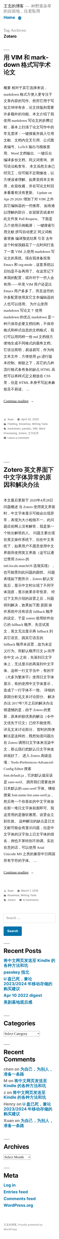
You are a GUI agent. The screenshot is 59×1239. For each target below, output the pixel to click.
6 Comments (31, 899)
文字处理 (33, 433)
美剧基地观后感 (18, 1002)
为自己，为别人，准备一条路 (28, 1072)
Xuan (11, 419)
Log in (10, 1185)
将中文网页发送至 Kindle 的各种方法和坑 (29, 963)
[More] (20, 18)
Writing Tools (40, 424)
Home (9, 17)
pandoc (26, 428)
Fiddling (12, 424)
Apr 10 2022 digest (23, 995)
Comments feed (20, 1198)
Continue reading (19, 401)
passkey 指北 (16, 972)
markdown (14, 428)
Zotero (23, 433)
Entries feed (16, 1191)
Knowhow (24, 424)
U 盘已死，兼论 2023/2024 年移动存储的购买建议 (28, 983)
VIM (35, 428)
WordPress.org (18, 1205)
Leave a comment (18, 437)
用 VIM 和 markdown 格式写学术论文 (27, 65)
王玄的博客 (14, 5)
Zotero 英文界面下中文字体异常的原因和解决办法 (29, 477)
